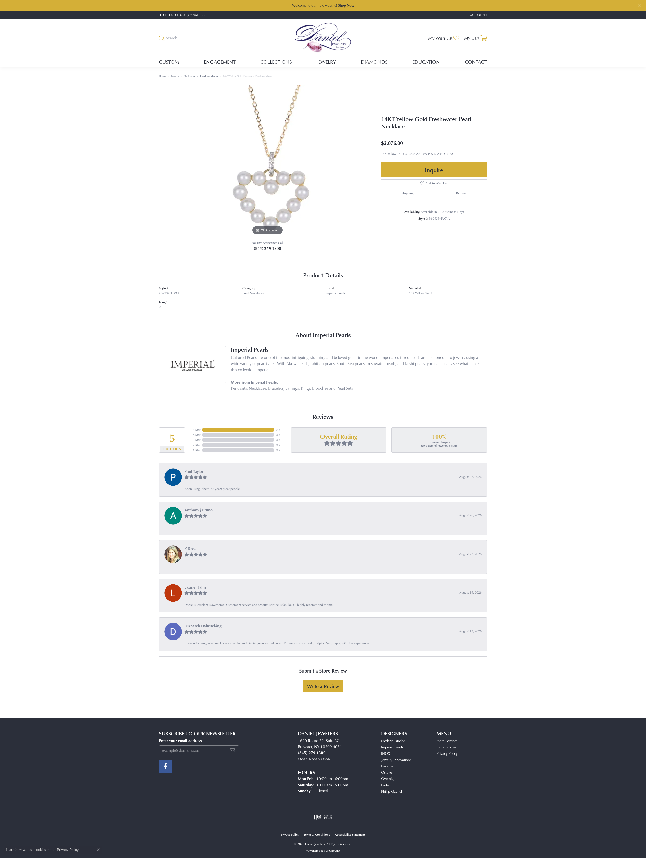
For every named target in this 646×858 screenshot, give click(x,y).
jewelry (175, 76)
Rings (305, 388)
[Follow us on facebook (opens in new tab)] (165, 766)
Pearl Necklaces (209, 76)
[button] (478, 15)
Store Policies (446, 747)
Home (162, 76)
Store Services (447, 740)
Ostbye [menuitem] (386, 772)
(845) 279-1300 (267, 248)
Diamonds (374, 61)
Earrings (292, 388)
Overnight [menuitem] (389, 778)
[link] (182, 15)
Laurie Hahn (195, 587)
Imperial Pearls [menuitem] (392, 747)
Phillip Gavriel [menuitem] (391, 791)
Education (426, 61)
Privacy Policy (447, 753)
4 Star (196, 435)
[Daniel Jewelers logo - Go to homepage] (323, 38)
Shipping (407, 193)
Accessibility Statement (350, 834)
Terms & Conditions (317, 834)
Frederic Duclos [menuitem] (393, 740)
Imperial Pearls (335, 293)
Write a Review (323, 686)
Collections (276, 61)
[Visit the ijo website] (323, 817)
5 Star (196, 430)
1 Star (196, 450)
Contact (476, 61)
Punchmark (332, 850)
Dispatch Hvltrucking (203, 626)
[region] (267, 160)
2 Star (196, 445)
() (278, 430)
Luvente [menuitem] (387, 766)
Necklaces (189, 76)
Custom (169, 61)
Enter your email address (180, 740)
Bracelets (275, 388)
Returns (461, 193)
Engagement (220, 61)
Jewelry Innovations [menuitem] (396, 759)
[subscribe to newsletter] (232, 750)
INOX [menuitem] (385, 753)
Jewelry (326, 61)
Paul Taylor (193, 471)
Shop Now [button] (346, 5)
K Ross (190, 548)
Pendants (239, 388)
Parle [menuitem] (385, 785)
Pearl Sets (345, 388)
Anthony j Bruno (198, 510)
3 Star (196, 440)
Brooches (320, 388)
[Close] (640, 5)
